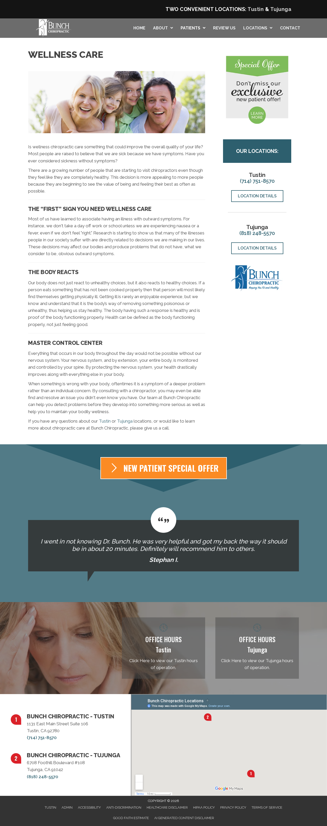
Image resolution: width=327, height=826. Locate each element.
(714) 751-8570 (257, 181)
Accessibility (89, 807)
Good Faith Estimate (131, 818)
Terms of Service (267, 807)
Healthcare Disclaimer (167, 807)
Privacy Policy (233, 807)
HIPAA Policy (204, 807)
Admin (67, 807)
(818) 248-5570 (257, 233)
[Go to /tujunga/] (257, 648)
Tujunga (280, 9)
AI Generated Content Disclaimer (184, 818)
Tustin (256, 9)
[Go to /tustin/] (163, 648)
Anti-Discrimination (123, 807)
